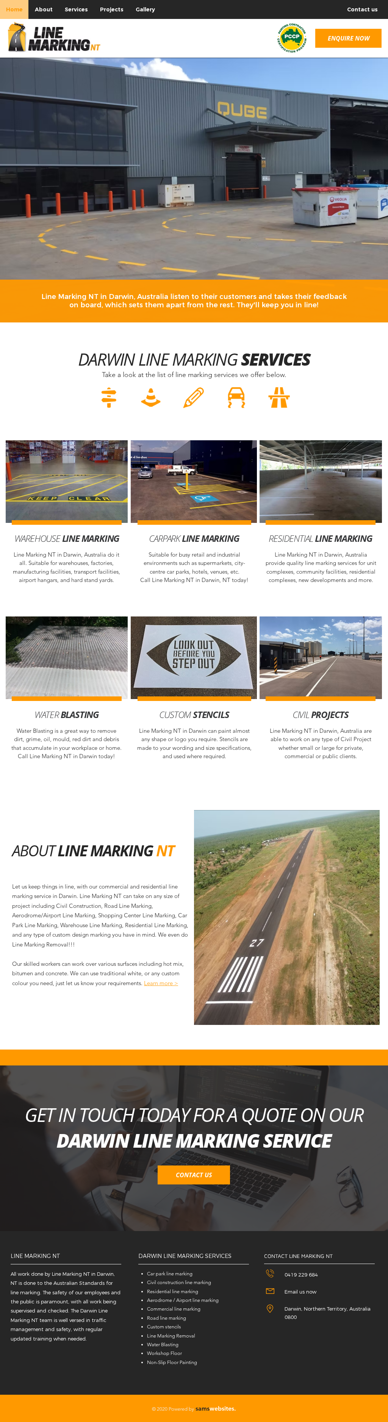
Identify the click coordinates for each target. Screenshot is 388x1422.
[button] (348, 38)
